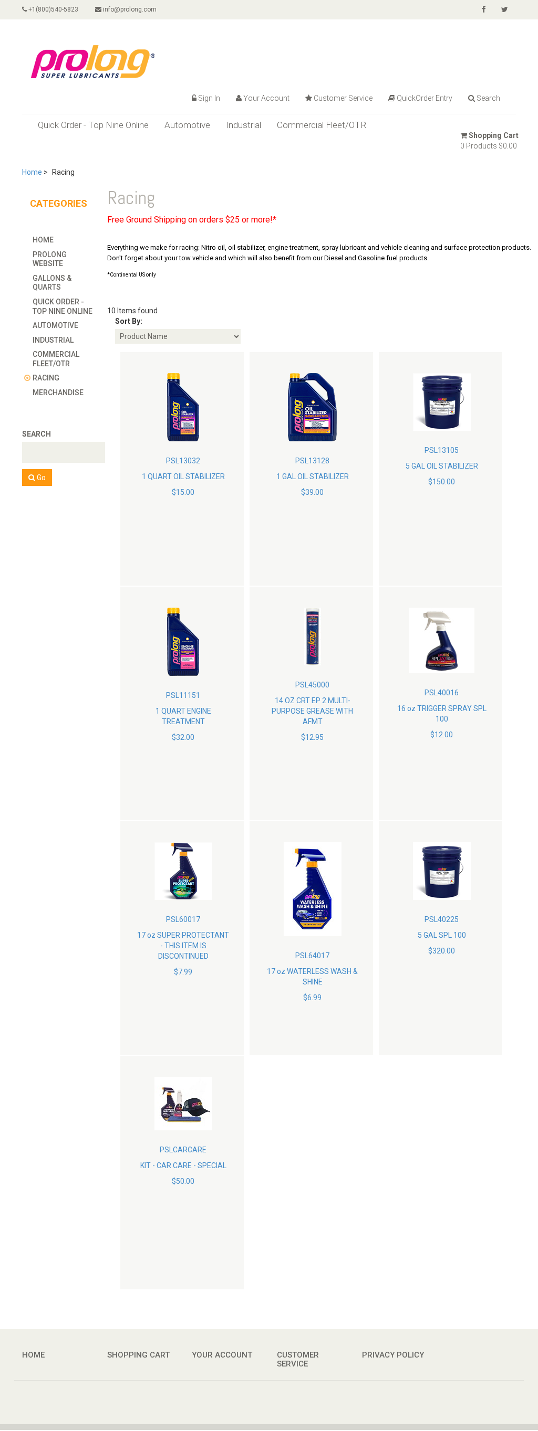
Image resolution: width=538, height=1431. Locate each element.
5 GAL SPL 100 (442, 935)
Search (488, 98)
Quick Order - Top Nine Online (93, 125)
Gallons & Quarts (52, 283)
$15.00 (183, 492)
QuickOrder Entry (424, 98)
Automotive (187, 125)
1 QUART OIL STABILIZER (183, 476)
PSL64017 (312, 955)
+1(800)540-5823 (52, 9)
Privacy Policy (393, 1355)
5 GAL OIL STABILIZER (442, 466)
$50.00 (183, 1181)
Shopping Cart (494, 135)
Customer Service (343, 98)
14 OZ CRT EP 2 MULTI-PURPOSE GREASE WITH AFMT (312, 711)
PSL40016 (442, 692)
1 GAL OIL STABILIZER (312, 476)
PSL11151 (183, 695)
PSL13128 (312, 461)
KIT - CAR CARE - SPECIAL (183, 1165)
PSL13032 (183, 461)
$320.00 (441, 951)
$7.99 (183, 972)
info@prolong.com (129, 9)
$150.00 (441, 482)
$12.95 (312, 737)
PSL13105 (442, 450)
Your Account (266, 98)
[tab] (64, 239)
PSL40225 (442, 919)
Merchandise (58, 392)
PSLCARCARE (183, 1150)
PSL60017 (183, 919)
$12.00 (441, 734)
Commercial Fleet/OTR (321, 125)
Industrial (243, 125)
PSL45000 (312, 685)
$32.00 (183, 737)
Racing (46, 378)
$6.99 (312, 997)
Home (32, 172)
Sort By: (128, 321)
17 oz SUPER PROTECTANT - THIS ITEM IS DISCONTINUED (183, 945)
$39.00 (312, 492)
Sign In (209, 98)
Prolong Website (50, 259)
